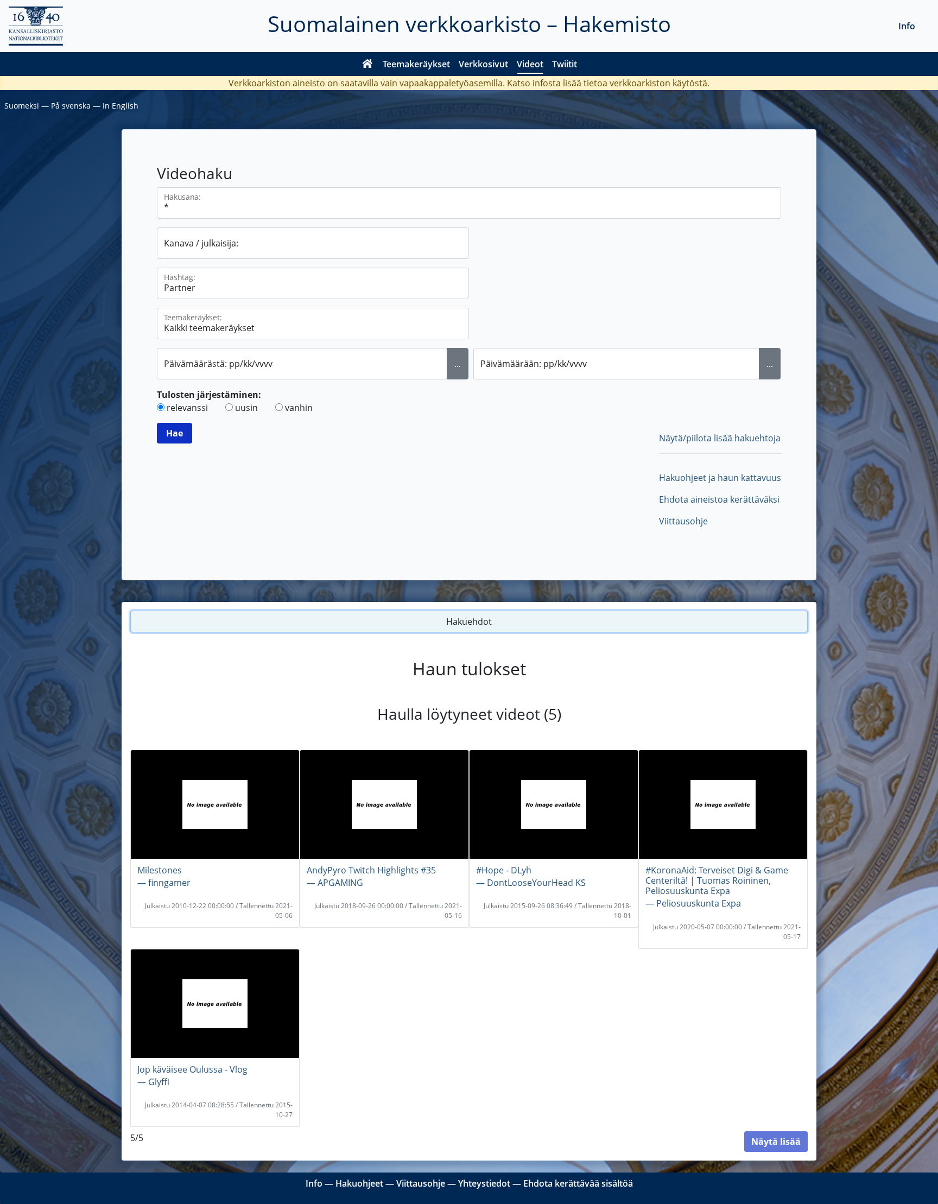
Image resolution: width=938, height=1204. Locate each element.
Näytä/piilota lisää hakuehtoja (720, 438)
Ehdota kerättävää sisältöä (578, 1183)
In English (120, 105)
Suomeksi (21, 105)
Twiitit (564, 64)
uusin (246, 408)
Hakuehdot (469, 622)
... (457, 364)
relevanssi (187, 408)
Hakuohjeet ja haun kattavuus (720, 478)
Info (906, 26)
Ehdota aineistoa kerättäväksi (719, 499)
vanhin (299, 408)
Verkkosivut (483, 64)
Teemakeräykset (416, 64)
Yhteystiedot (484, 1183)
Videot (530, 64)
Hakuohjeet (359, 1183)
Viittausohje (683, 521)
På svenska (71, 105)
